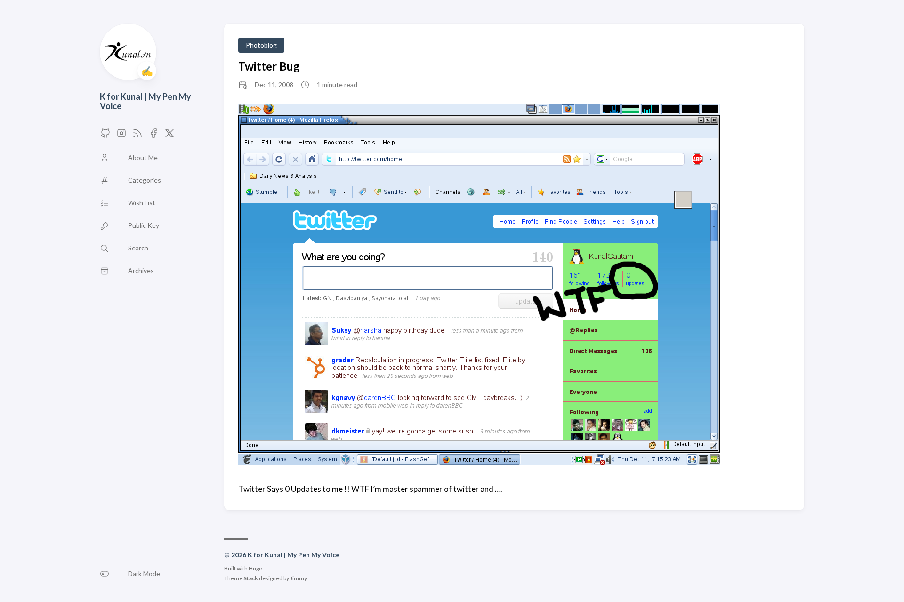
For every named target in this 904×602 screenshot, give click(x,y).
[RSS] (137, 135)
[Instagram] (121, 135)
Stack (250, 578)
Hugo (255, 568)
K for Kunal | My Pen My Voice (145, 101)
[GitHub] (105, 135)
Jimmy (298, 578)
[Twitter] (153, 135)
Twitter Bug (269, 66)
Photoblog (261, 45)
